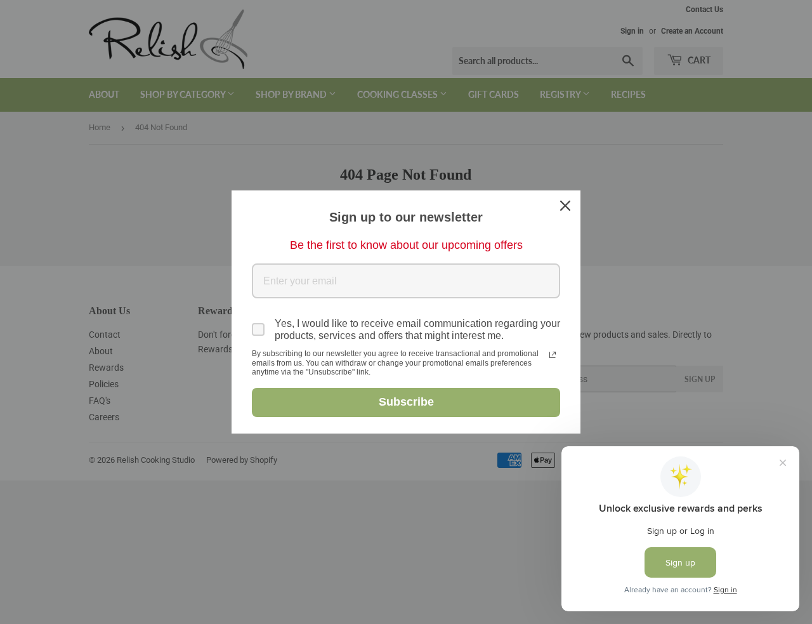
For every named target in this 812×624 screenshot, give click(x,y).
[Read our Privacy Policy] (552, 354)
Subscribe (406, 401)
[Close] (565, 205)
